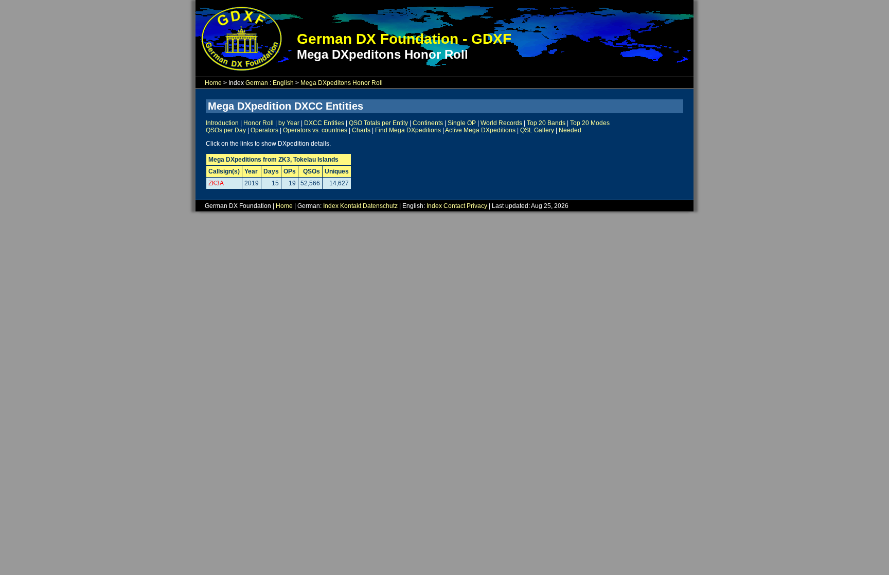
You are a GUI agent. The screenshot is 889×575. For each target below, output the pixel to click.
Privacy (477, 206)
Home (213, 82)
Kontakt (350, 206)
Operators (264, 130)
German (256, 82)
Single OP (462, 123)
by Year (288, 123)
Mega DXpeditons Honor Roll (341, 82)
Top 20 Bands (546, 123)
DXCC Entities (324, 123)
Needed (570, 130)
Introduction (222, 123)
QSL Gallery (537, 130)
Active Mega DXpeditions (480, 130)
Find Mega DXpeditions (408, 130)
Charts (361, 130)
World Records (501, 123)
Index (331, 206)
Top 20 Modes (590, 123)
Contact (454, 206)
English (283, 82)
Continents (428, 123)
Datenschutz (380, 206)
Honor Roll (258, 123)
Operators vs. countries (315, 130)
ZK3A (216, 183)
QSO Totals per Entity (378, 123)
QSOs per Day (226, 130)
